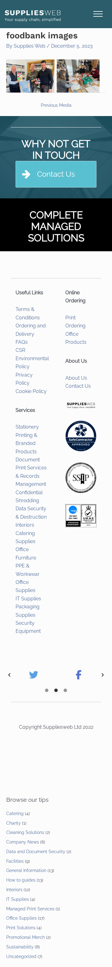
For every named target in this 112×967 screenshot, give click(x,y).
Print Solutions (20, 927)
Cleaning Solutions (25, 832)
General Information (26, 870)
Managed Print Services (30, 908)
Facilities (15, 861)
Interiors (25, 525)
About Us (76, 378)
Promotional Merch (25, 937)
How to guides (20, 880)
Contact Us (78, 386)
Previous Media (56, 105)
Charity (13, 823)
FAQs (22, 342)
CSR (20, 350)
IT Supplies (28, 599)
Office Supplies (21, 918)
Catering (15, 813)
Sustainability (20, 946)
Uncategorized (21, 956)
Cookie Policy (31, 391)
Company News (22, 842)
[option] (33, 675)
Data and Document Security (35, 851)
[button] (9, 675)
